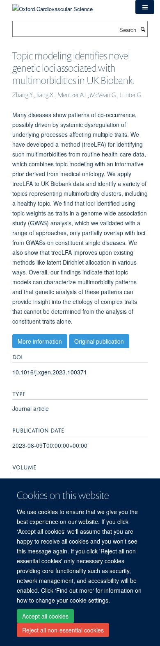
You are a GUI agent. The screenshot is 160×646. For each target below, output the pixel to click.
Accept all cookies (45, 616)
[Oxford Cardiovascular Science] (52, 6)
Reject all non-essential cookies (63, 630)
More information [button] (40, 341)
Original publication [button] (99, 341)
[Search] (142, 29)
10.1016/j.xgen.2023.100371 (49, 372)
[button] (144, 7)
